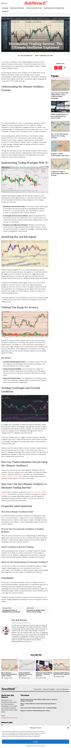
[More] (65, 68)
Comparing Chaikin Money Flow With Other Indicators (61, 673)
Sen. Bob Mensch (26, 55)
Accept (35, 742)
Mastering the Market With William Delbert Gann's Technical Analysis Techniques (60, 95)
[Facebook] (56, 68)
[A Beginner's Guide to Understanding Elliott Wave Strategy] (60, 163)
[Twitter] (60, 68)
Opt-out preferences (31, 745)
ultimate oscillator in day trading (11, 476)
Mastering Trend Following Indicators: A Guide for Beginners (44, 674)
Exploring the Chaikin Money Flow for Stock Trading (36, 611)
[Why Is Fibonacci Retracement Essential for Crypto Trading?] (9, 665)
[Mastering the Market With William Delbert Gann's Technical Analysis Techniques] (60, 85)
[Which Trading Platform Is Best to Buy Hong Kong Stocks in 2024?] (60, 106)
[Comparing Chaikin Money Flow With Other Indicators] (61, 665)
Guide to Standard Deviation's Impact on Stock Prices (25, 674)
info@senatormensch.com (9, 717)
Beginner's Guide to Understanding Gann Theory (60, 154)
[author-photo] (2, 678)
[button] (68, 728)
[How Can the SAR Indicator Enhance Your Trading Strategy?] (60, 126)
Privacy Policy (41, 745)
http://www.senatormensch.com (21, 623)
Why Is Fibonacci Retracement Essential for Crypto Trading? (9, 674)
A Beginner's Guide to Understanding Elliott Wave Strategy (60, 173)
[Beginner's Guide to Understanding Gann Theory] (60, 146)
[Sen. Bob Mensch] (5, 630)
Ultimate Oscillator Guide (35, 39)
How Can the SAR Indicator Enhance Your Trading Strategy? (60, 135)
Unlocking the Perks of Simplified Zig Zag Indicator (11, 611)
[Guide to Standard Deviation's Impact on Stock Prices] (27, 665)
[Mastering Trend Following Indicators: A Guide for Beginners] (44, 665)
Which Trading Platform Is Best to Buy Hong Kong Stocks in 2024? (59, 116)
